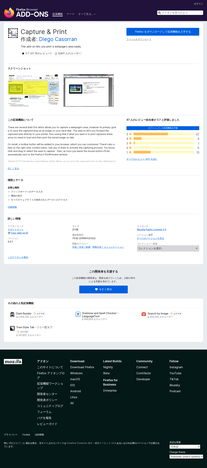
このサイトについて (50, 367)
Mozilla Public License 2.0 (151, 229)
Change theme (177, 452)
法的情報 (39, 434)
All (72, 403)
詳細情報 (12, 207)
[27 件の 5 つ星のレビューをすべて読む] (164, 134)
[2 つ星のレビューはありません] (164, 147)
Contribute (143, 373)
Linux (73, 397)
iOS (72, 385)
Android (75, 391)
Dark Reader (24, 313)
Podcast (175, 391)
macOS (75, 379)
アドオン (43, 361)
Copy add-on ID (19, 232)
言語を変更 (175, 442)
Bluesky (174, 385)
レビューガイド (47, 424)
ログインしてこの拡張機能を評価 (163, 128)
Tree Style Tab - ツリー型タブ (34, 327)
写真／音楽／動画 (81, 247)
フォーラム (44, 412)
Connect (142, 367)
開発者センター (47, 394)
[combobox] (180, 13)
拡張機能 (57, 14)
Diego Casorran (58, 39)
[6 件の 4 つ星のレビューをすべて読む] (164, 138)
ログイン (198, 3)
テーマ (70, 14)
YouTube (175, 373)
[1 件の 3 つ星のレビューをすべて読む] (164, 143)
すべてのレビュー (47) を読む (141, 159)
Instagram (176, 367)
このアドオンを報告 (18, 257)
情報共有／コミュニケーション (108, 247)
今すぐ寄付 (105, 289)
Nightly (108, 367)
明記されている (17, 443)
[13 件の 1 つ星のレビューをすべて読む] (164, 152)
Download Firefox (82, 367)
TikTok (174, 379)
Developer (143, 379)
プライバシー (10, 434)
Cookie (26, 434)
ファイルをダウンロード (138, 39)
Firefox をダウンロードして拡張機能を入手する (163, 31)
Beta (106, 373)
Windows (76, 373)
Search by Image (158, 313)
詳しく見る (13, 168)
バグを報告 (44, 418)
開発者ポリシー (47, 400)
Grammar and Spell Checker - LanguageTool (100, 315)
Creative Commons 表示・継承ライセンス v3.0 (91, 443)
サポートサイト (16, 229)
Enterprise (110, 390)
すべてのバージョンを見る (150, 238)
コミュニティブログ (50, 406)
